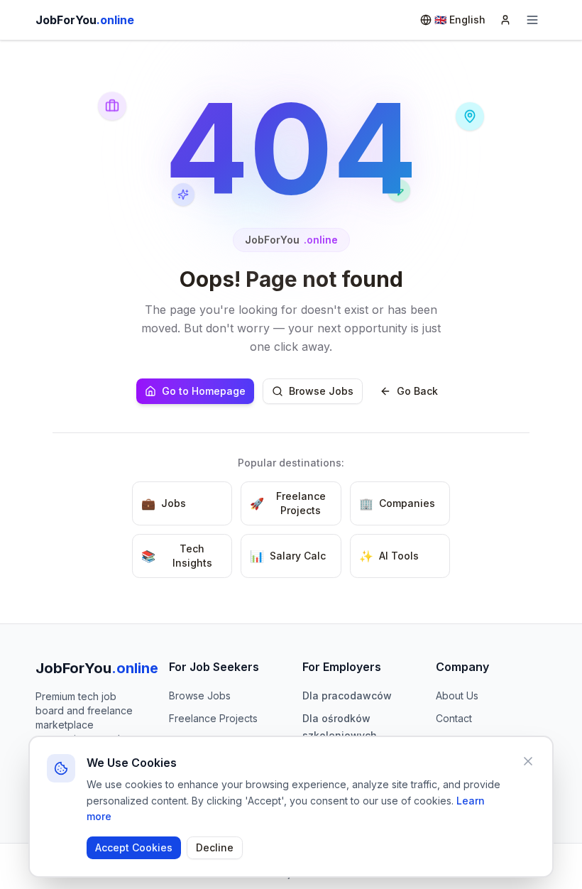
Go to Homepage (204, 391)
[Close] (528, 761)
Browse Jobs (321, 391)
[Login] (505, 20)
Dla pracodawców (347, 695)
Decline (215, 847)
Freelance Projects (213, 718)
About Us (457, 695)
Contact (454, 718)
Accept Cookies (133, 847)
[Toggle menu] (532, 20)
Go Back (417, 391)
